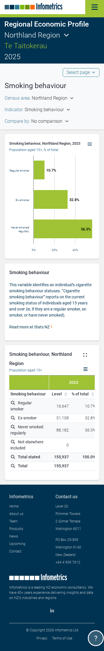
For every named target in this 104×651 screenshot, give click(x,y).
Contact (15, 551)
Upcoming (17, 544)
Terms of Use (62, 638)
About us (16, 514)
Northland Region (32, 35)
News (13, 536)
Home (13, 506)
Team (13, 521)
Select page (78, 72)
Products (16, 529)
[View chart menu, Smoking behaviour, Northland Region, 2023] (90, 144)
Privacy (41, 638)
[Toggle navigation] (94, 7)
